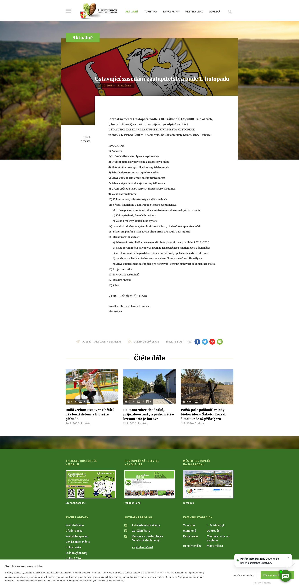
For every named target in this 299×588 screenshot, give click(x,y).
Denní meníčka (192, 545)
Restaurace (190, 536)
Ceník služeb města (78, 541)
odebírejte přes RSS (146, 341)
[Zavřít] (293, 564)
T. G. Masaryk (216, 525)
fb (197, 341)
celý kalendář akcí (142, 547)
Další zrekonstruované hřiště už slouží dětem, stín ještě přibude (90, 414)
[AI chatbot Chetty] (285, 576)
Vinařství (189, 525)
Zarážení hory (141, 530)
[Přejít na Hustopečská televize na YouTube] (149, 484)
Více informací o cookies (162, 573)
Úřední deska (74, 530)
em (219, 341)
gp (212, 341)
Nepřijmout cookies (243, 575)
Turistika (150, 11)
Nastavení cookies (262, 583)
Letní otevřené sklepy (146, 525)
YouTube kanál (132, 502)
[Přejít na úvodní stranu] (98, 11)
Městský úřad (194, 11)
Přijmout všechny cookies (277, 575)
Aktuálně (131, 11)
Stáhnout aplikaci (76, 502)
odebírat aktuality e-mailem (101, 341)
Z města (85, 141)
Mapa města (215, 545)
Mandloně (189, 530)
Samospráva (171, 11)
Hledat (229, 11)
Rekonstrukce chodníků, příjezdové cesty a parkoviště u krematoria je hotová (148, 414)
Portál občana (75, 525)
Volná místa (73, 547)
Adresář (214, 11)
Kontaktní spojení (77, 536)
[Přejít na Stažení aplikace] (91, 484)
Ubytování (213, 530)
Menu (68, 11)
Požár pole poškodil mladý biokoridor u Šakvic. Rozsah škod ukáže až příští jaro (203, 414)
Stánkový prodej (76, 553)
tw (205, 341)
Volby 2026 (73, 558)
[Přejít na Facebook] (208, 484)
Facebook (188, 502)
